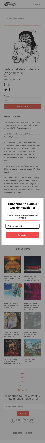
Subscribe (22, 235)
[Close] (41, 201)
